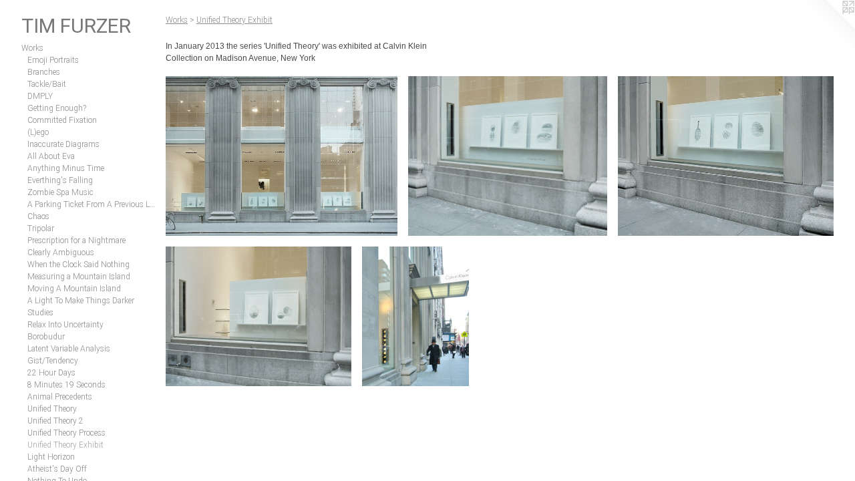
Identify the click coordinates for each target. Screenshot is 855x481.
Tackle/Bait (46, 84)
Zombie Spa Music (60, 192)
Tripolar (40, 228)
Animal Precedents (59, 397)
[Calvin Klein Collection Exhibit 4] (258, 316)
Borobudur (46, 336)
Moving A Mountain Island (74, 288)
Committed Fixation (62, 120)
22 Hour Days (51, 372)
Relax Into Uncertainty (65, 324)
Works (32, 48)
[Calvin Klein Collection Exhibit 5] (415, 316)
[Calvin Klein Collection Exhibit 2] (507, 156)
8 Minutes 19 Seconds (66, 384)
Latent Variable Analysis (68, 348)
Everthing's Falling (60, 180)
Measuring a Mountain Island (78, 276)
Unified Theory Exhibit (65, 445)
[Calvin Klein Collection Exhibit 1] (281, 156)
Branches (43, 72)
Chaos (38, 216)
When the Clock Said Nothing (78, 264)
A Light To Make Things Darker (80, 300)
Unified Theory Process (66, 433)
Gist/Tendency (52, 360)
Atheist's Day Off (57, 469)
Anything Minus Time (65, 168)
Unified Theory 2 (55, 421)
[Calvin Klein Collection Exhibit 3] (726, 156)
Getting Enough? (56, 108)
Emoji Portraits (53, 60)
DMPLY (40, 96)
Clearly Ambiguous (60, 252)
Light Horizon (51, 457)
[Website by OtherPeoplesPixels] (828, 26)
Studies (40, 312)
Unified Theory (52, 409)
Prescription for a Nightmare (76, 240)
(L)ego (38, 132)
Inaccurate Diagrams (63, 144)
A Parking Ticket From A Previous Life (91, 204)
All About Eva (51, 156)
